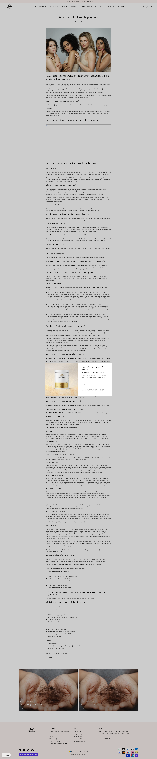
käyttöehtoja (101, 390)
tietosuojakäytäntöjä (92, 390)
